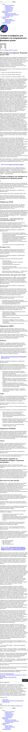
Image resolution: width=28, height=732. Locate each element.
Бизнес (4, 18)
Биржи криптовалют (7, 11)
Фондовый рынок (9, 15)
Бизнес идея (8, 21)
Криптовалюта (6, 17)
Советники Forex (9, 8)
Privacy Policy (6, 699)
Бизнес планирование (10, 20)
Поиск (1, 678)
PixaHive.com (19, 705)
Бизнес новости (8, 19)
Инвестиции (5, 12)
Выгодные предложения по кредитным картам (13, 700)
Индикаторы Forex (9, 7)
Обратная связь (6, 701)
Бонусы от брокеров (9, 5)
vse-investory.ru (3, 0)
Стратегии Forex (9, 10)
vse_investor (14, 50)
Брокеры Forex (8, 6)
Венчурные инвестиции (10, 13)
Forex (4, 4)
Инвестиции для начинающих (12, 14)
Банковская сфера (6, 22)
